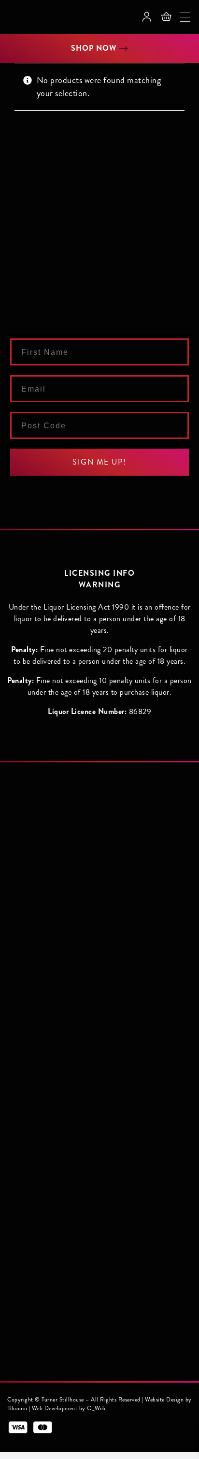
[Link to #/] (166, 17)
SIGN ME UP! (99, 461)
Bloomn (17, 1408)
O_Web (96, 1408)
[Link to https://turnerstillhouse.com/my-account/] (147, 17)
